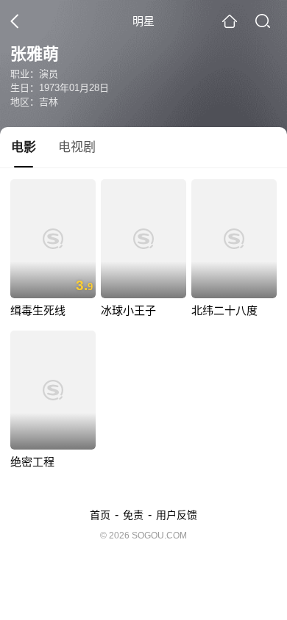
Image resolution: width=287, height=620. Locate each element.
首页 (100, 515)
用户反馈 (176, 515)
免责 (133, 515)
